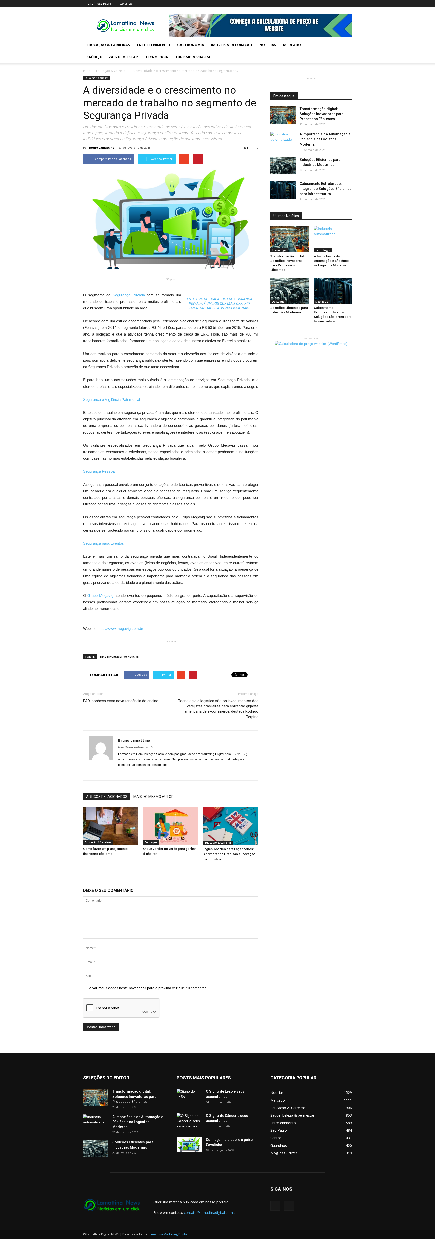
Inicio (87, 71)
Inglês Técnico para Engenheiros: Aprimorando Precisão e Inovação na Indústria (229, 854)
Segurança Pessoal (99, 471)
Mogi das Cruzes (284, 1153)
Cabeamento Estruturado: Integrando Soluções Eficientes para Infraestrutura (325, 189)
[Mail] (340, 3)
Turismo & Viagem (192, 57)
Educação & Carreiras (108, 44)
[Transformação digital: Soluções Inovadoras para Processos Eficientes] (283, 115)
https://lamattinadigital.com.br (135, 747)
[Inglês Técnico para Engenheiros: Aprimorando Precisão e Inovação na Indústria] (230, 826)
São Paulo (278, 1130)
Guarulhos (278, 1145)
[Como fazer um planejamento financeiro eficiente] (110, 826)
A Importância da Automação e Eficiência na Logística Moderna (325, 139)
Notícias (267, 44)
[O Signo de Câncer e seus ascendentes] (189, 1122)
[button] (346, 51)
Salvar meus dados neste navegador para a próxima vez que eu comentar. (147, 988)
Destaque (151, 842)
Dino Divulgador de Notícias (119, 656)
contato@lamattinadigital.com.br (210, 1212)
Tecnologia (156, 57)
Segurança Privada (130, 295)
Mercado (292, 44)
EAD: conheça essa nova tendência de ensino (120, 701)
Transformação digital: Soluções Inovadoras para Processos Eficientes (322, 114)
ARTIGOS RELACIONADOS (106, 797)
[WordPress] (348, 3)
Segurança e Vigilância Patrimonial (111, 399)
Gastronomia (190, 44)
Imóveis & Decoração (231, 44)
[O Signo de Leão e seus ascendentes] (189, 1098)
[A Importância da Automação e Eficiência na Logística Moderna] (283, 140)
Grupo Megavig (101, 595)
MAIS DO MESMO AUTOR (153, 797)
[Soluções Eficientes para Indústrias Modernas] (283, 165)
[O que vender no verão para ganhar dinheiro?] (170, 826)
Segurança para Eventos (103, 543)
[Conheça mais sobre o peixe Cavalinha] (189, 1144)
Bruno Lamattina (102, 147)
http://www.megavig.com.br (120, 628)
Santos (276, 1137)
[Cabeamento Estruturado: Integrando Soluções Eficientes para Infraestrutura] (283, 190)
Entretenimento (153, 44)
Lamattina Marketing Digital (168, 1234)
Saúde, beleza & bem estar (112, 57)
